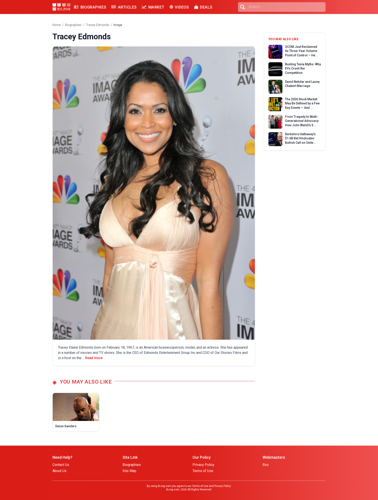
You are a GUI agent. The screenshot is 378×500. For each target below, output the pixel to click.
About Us (59, 471)
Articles (127, 7)
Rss (265, 465)
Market (156, 7)
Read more (94, 358)
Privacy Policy (203, 465)
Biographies (93, 7)
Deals (206, 7)
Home (56, 25)
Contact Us (60, 465)
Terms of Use (202, 471)
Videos (182, 7)
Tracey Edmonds (97, 25)
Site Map (129, 471)
